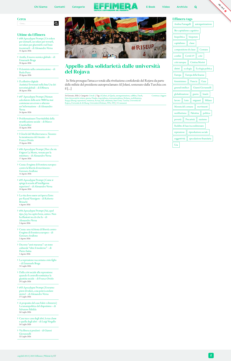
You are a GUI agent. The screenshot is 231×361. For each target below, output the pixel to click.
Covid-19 (189, 55)
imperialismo (103, 98)
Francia (193, 81)
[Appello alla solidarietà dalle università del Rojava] (115, 37)
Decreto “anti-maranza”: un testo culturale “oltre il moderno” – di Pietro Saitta (36, 248)
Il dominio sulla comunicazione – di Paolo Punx (37, 70)
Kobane (127, 98)
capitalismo (179, 43)
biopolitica (179, 36)
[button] (183, 7)
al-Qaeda (111, 95)
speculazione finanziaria (200, 138)
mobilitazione (136, 98)
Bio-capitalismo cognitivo (186, 30)
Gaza (203, 81)
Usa (176, 144)
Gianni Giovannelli (202, 87)
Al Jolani (103, 95)
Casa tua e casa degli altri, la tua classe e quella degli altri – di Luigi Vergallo (37, 320)
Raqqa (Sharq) (70, 100)
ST (54, 355)
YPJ (113, 103)
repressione (81, 100)
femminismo (180, 81)
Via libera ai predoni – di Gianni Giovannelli (35, 332)
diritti (177, 68)
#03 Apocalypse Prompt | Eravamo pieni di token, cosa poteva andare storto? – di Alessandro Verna (36, 291)
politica (206, 113)
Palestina (195, 113)
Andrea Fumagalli (182, 24)
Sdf (102, 100)
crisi (200, 55)
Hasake (94, 98)
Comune (204, 49)
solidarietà (109, 100)
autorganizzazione (123, 95)
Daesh (140, 95)
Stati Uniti (117, 100)
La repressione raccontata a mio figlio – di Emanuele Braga (37, 261)
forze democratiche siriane (75, 98)
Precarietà (190, 119)
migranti (197, 100)
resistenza (90, 100)
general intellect (181, 87)
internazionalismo (116, 98)
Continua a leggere (159, 95)
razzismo (203, 119)
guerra (88, 98)
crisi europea (180, 62)
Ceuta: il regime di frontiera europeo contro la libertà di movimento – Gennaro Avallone (37, 168)
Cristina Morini (197, 62)
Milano (208, 100)
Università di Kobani (98, 103)
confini (177, 55)
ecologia (188, 68)
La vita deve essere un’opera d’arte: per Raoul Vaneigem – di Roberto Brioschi (36, 198)
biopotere (193, 36)
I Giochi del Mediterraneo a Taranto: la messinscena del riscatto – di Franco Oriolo (37, 137)
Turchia (126, 100)
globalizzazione (181, 94)
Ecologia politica (204, 68)
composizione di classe (184, 49)
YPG (109, 103)
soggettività (179, 138)
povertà (177, 119)
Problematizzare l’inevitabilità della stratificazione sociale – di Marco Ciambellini (37, 122)
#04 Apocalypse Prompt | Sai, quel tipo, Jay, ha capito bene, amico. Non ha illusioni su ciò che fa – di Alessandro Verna (37, 215)
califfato (134, 95)
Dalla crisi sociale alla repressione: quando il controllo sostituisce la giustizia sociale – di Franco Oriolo (36, 275)
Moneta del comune (183, 106)
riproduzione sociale (198, 132)
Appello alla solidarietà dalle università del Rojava (112, 68)
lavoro (177, 100)
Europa (177, 74)
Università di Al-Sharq (80, 103)
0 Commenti (122, 103)
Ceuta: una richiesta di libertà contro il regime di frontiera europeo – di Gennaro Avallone (37, 232)
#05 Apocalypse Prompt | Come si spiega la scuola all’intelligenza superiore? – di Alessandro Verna (36, 183)
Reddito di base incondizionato (189, 125)
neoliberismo (180, 113)
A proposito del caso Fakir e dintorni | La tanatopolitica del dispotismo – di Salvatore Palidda (38, 306)
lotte (186, 100)
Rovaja (97, 100)
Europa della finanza (194, 74)
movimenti (202, 106)
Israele (205, 94)
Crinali (91, 95)
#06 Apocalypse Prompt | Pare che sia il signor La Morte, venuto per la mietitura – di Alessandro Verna (38, 152)
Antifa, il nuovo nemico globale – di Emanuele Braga (37, 58)
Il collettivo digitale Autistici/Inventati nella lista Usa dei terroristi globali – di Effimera (37, 84)
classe (191, 43)
